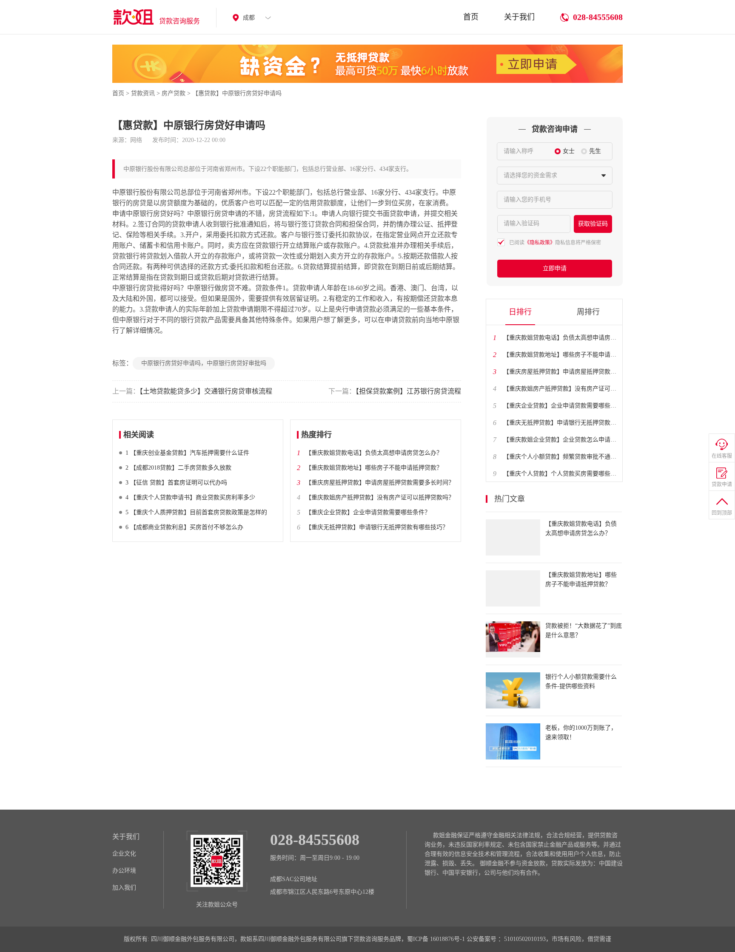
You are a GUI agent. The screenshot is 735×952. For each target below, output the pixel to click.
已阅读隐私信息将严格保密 (555, 243)
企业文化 (124, 853)
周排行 (588, 312)
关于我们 (519, 17)
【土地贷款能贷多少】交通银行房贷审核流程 (192, 391)
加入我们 (124, 887)
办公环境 (124, 870)
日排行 (520, 312)
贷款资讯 (143, 93)
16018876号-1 (447, 939)
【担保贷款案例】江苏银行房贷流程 (394, 391)
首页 (471, 17)
